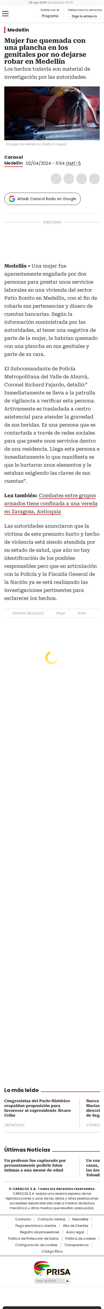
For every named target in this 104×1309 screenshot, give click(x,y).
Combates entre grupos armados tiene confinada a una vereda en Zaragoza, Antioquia (51, 503)
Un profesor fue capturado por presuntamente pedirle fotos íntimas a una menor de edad (35, 1165)
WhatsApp (94, 178)
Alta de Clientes (75, 1226)
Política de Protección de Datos (33, 1238)
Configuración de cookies (36, 1245)
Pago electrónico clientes (35, 1226)
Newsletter (80, 1219)
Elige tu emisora (84, 16)
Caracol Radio (26, 14)
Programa (50, 16)
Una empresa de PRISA (52, 1268)
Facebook (56, 178)
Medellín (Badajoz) (28, 613)
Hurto (82, 613)
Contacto (23, 1219)
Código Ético (52, 1251)
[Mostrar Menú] (5, 13)
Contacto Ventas (52, 1219)
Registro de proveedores (39, 1232)
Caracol (13, 157)
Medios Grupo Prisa (52, 1281)
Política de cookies (80, 1238)
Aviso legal (75, 1232)
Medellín (18, 30)
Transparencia (76, 1245)
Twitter (68, 178)
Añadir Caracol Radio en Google (46, 198)
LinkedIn (81, 178)
